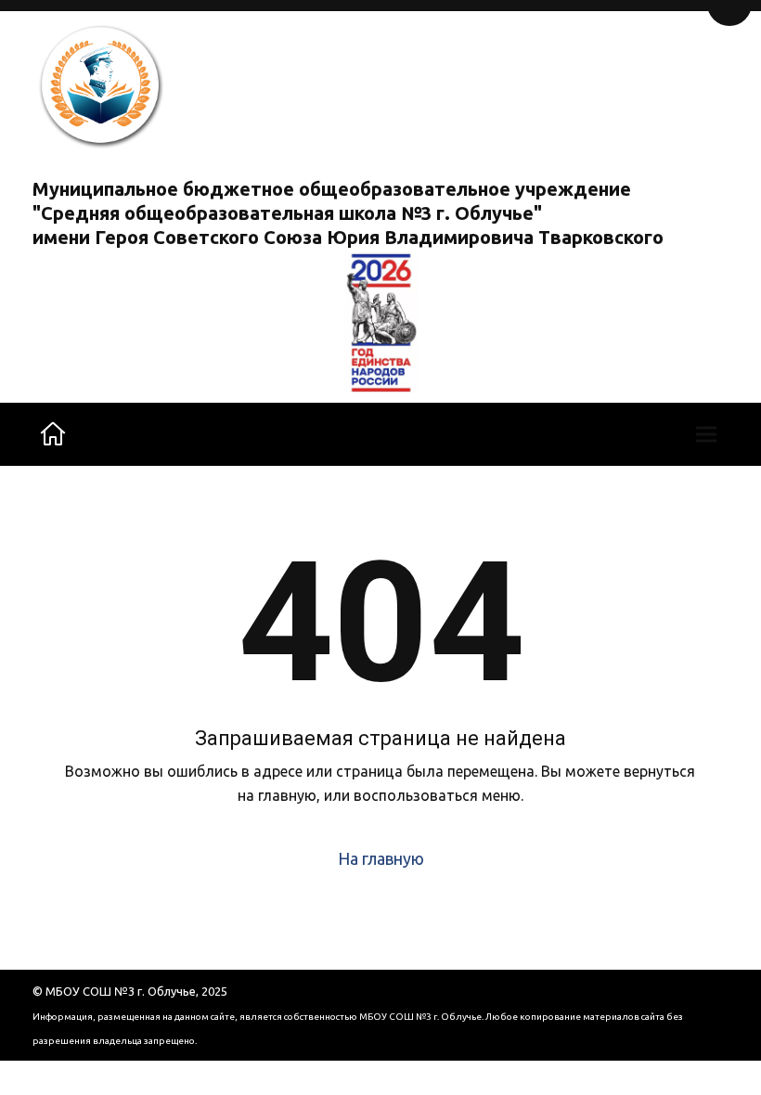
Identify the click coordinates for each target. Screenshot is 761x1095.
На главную (381, 858)
